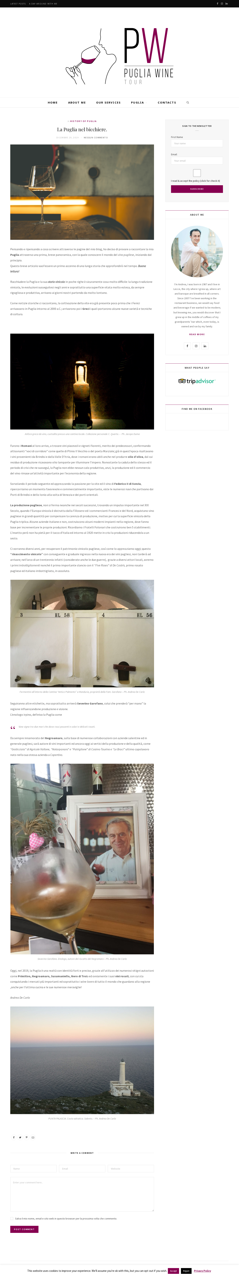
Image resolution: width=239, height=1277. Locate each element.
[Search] (186, 102)
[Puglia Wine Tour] (119, 52)
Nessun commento (96, 137)
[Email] (33, 1137)
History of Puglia (83, 121)
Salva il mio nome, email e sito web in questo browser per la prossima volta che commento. (66, 1218)
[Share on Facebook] (14, 1137)
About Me (77, 102)
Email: (174, 154)
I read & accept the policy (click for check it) (195, 180)
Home (53, 102)
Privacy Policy (202, 1271)
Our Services (108, 102)
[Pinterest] (26, 1137)
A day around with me (43, 4)
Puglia (137, 102)
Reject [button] (186, 1271)
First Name (177, 137)
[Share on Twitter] (20, 1137)
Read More (197, 334)
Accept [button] (173, 1271)
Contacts (167, 102)
